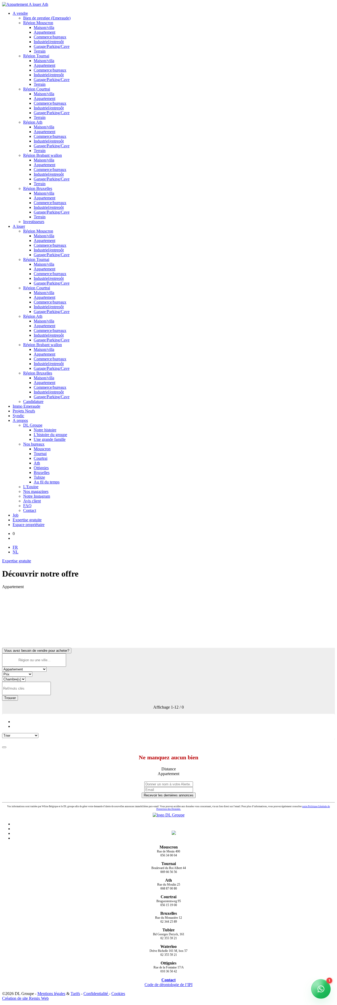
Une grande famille (50, 439)
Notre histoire (45, 430)
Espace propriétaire (28, 524)
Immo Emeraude (26, 406)
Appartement (44, 32)
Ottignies (41, 468)
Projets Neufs (24, 411)
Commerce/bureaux (50, 37)
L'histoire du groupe (50, 434)
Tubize (39, 477)
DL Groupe (32, 425)
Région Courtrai (36, 89)
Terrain (40, 51)
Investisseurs (33, 221)
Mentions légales (51, 993)
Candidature (33, 401)
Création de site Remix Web (25, 998)
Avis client (32, 501)
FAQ (27, 505)
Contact (29, 510)
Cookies (118, 993)
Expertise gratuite (27, 520)
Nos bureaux (33, 444)
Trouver (10, 698)
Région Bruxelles (37, 188)
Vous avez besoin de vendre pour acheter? (36, 651)
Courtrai (40, 458)
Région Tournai (36, 56)
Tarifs (75, 993)
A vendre (20, 13)
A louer (19, 226)
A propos (20, 420)
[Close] (4, 747)
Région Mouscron (38, 23)
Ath (37, 463)
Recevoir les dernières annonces (169, 795)
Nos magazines (35, 491)
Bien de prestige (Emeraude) (47, 18)
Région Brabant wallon (42, 155)
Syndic (18, 415)
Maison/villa (44, 27)
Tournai (40, 453)
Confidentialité (96, 993)
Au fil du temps (47, 482)
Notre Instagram (36, 496)
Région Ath (32, 122)
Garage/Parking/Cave (52, 46)
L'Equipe (30, 486)
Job (15, 515)
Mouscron (42, 449)
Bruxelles (41, 472)
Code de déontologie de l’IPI (168, 984)
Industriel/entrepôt (49, 41)
